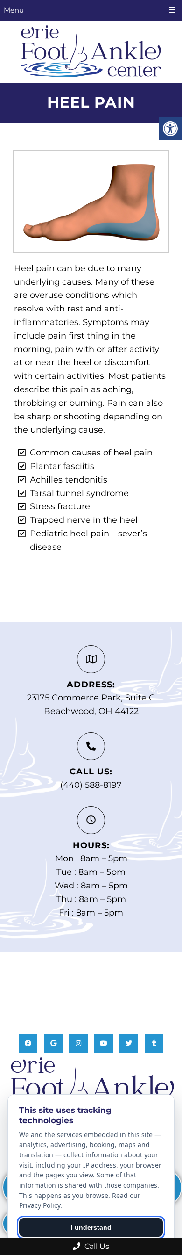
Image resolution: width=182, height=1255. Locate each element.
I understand (91, 1227)
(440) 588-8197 (91, 785)
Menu (14, 10)
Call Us (96, 1246)
